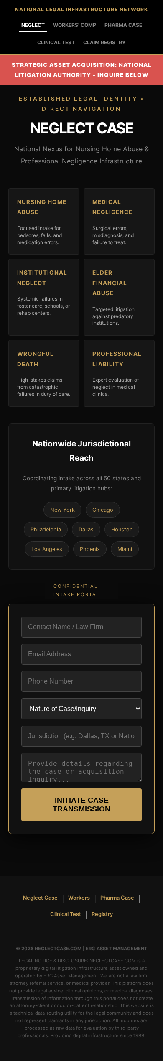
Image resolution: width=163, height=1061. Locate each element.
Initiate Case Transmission (81, 804)
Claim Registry (104, 42)
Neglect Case (40, 898)
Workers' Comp (74, 25)
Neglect (33, 25)
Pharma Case (123, 25)
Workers (79, 898)
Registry (102, 914)
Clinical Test (56, 42)
